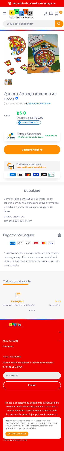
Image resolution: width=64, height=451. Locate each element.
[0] (57, 14)
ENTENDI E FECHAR (17, 433)
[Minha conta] (45, 13)
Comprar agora (32, 150)
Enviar (32, 385)
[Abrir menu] (4, 13)
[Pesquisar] (59, 23)
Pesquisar (8, 346)
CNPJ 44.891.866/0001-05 (15, 440)
